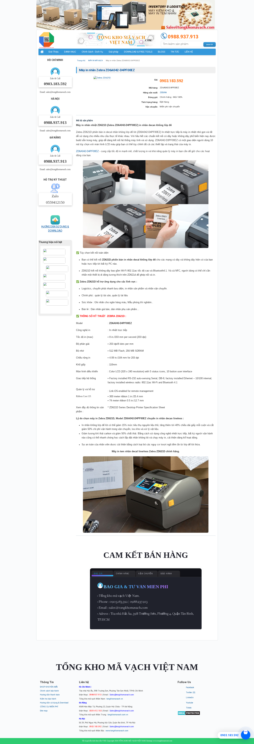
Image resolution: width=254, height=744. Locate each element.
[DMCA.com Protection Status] (189, 714)
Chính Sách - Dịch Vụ (92, 51)
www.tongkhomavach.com (117, 730)
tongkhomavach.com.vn (118, 714)
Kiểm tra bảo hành (48, 699)
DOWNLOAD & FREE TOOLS (138, 51)
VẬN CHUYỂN (145, 574)
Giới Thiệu (53, 51)
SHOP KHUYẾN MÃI (49, 687)
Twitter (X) (190, 692)
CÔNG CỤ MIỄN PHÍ (49, 706)
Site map (43, 711)
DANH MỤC (70, 51)
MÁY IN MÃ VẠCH (95, 60)
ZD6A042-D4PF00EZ (87, 151)
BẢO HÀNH (166, 574)
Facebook (190, 687)
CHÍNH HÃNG (122, 574)
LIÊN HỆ (189, 51)
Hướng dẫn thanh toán (50, 695)
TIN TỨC (175, 51)
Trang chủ (81, 60)
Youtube (189, 703)
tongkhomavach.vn (115, 699)
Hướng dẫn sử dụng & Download (54, 703)
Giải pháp (113, 51)
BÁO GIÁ (98, 574)
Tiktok (189, 708)
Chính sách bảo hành (49, 691)
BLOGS (161, 51)
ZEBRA (163, 92)
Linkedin (190, 697)
